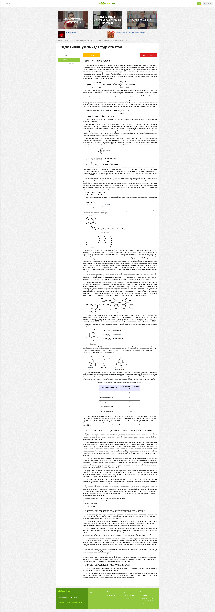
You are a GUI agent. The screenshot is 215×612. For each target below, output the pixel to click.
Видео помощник (142, 20)
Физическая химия (71, 32)
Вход (209, 3)
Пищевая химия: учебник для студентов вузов (82, 40)
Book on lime (107, 3)
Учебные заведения (130, 595)
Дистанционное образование (73, 20)
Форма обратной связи (148, 598)
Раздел (91, 55)
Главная (60, 40)
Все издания (112, 595)
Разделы (99, 40)
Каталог (67, 40)
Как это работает (148, 55)
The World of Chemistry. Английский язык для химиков (130, 32)
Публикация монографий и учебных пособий (107, 20)
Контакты (144, 595)
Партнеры (127, 598)
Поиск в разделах (68, 64)
